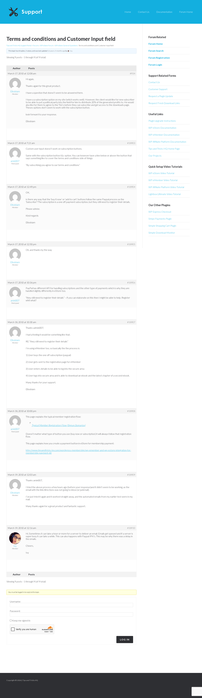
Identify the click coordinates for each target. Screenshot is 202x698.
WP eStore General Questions (66, 45)
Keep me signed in (21, 620)
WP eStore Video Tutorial (161, 173)
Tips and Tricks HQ (30, 680)
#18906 (131, 282)
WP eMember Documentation (164, 134)
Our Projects (154, 155)
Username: (15, 601)
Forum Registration (159, 57)
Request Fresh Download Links (164, 103)
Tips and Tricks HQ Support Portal (18, 45)
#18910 (131, 528)
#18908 (131, 411)
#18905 (131, 244)
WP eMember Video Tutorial (162, 180)
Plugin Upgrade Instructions (162, 120)
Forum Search (156, 50)
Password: (15, 611)
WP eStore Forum (47, 45)
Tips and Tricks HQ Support (32, 12)
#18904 (131, 186)
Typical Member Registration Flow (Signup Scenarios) (58, 425)
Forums (36, 45)
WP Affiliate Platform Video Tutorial (166, 187)
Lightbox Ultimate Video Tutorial (164, 194)
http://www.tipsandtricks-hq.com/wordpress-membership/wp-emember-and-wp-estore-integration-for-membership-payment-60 (78, 451)
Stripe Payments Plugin (160, 218)
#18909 (131, 474)
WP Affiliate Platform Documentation (167, 141)
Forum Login (155, 64)
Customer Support (157, 89)
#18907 (131, 322)
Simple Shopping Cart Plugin (162, 225)
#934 (132, 73)
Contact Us (154, 82)
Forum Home (155, 43)
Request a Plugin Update (160, 96)
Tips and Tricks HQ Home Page (164, 148)
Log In (125, 639)
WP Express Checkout (159, 211)
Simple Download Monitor (161, 232)
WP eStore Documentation (162, 127)
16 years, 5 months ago (56, 51)
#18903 (131, 143)
